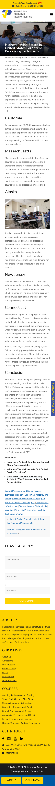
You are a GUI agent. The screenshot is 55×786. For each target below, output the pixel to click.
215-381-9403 (36, 6)
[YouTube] (16, 739)
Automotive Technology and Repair (18, 715)
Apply (11, 780)
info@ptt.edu (20, 6)
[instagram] (9, 739)
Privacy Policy (38, 771)
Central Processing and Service (16, 711)
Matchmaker (8, 676)
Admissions (7, 660)
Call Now (32, 780)
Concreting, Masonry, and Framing (18, 707)
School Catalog (9, 668)
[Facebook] (4, 739)
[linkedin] (22, 739)
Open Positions (9, 680)
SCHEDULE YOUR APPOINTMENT (53, 399)
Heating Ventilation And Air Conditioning (21, 723)
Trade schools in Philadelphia (33, 506)
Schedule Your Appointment (27, 3)
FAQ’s (5, 672)
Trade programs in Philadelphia (20, 502)
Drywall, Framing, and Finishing (17, 719)
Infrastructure (8, 664)
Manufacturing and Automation (17, 703)
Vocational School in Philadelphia (20, 510)
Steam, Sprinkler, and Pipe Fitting (18, 699)
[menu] (51, 14)
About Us (6, 656)
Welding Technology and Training (18, 695)
